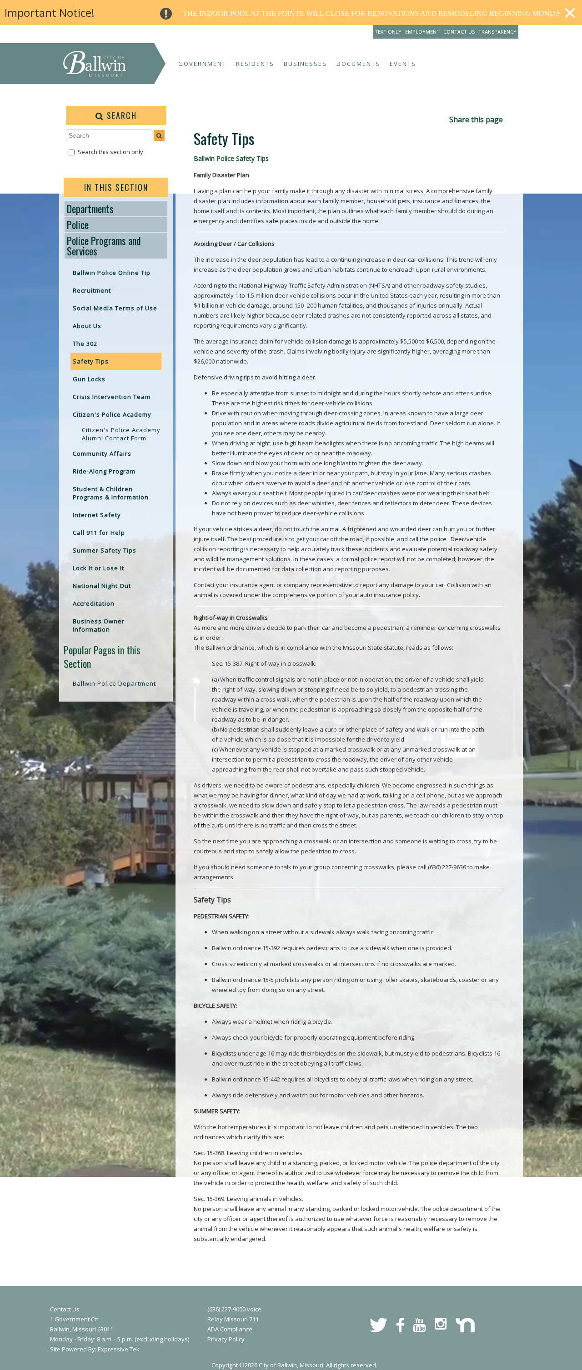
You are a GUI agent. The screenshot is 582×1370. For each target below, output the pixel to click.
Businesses (305, 64)
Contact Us (459, 31)
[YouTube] (419, 1330)
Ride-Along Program (104, 471)
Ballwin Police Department (114, 683)
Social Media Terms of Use (115, 308)
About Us (87, 326)
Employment (422, 31)
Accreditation (94, 603)
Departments (90, 208)
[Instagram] (441, 1327)
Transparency (497, 31)
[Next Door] (465, 1330)
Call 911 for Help (99, 532)
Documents (358, 64)
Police (78, 224)
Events (403, 64)
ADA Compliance (229, 1329)
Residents (255, 64)
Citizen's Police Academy (112, 414)
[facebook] (400, 1330)
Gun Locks (89, 379)
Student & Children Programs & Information (111, 493)
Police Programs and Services (104, 245)
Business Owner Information (99, 625)
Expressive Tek (119, 1349)
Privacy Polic (224, 1339)
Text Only (388, 31)
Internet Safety (97, 515)
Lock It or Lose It (98, 568)
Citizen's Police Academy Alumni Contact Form (121, 434)
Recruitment (92, 290)
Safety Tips (91, 361)
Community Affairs (102, 453)
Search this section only (110, 152)
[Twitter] (378, 1330)
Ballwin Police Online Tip (112, 273)
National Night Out (102, 586)
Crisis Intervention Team (112, 397)
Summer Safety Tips (104, 550)
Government (202, 64)
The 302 (85, 343)
